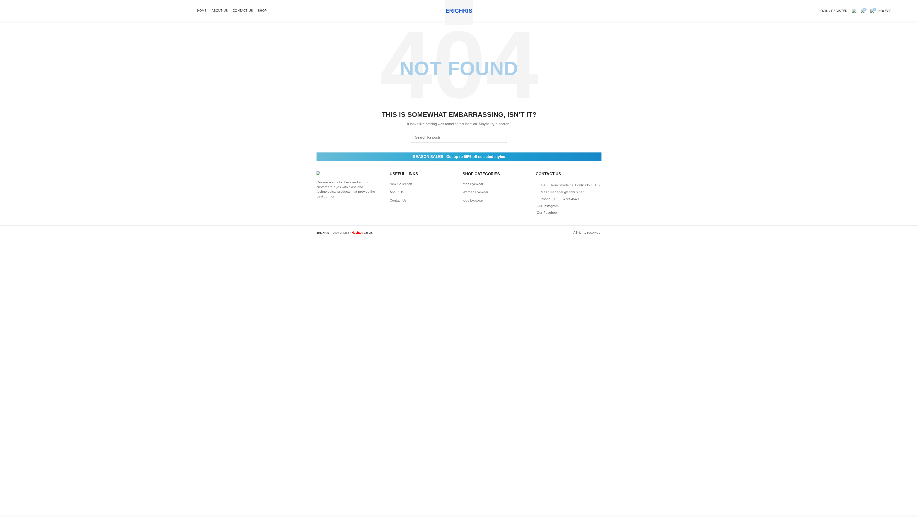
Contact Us (398, 200)
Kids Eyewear (473, 200)
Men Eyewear (473, 184)
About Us (397, 192)
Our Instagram (548, 206)
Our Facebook (547, 212)
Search (500, 137)
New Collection (401, 184)
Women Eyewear (475, 192)
